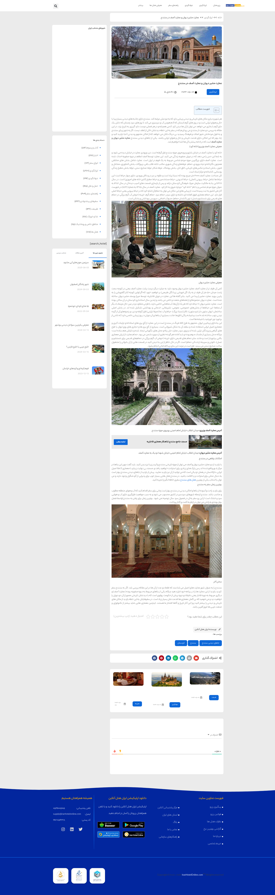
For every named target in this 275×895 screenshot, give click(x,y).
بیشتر (140, 5)
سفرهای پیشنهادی (89, 202)
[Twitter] (81, 829)
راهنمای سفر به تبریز (65, 90)
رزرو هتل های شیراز (93, 97)
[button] (55, 6)
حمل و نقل (93, 186)
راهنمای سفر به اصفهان (65, 66)
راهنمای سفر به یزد (65, 115)
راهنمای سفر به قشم (93, 115)
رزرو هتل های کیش (93, 72)
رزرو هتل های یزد (66, 122)
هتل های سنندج (188, 480)
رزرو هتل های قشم (93, 122)
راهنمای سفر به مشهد (65, 41)
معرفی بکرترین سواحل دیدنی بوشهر (72, 325)
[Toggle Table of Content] (215, 110)
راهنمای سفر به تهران (93, 41)
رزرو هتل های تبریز (66, 97)
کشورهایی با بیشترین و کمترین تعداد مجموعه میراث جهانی (167, 693)
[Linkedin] (72, 829)
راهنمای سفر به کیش (93, 66)
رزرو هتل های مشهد (66, 48)
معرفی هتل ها (156, 5)
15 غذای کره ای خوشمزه (78, 306)
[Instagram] (63, 829)
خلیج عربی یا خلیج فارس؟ (77, 347)
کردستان (181, 643)
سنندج (193, 643)
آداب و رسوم (92, 148)
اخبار (96, 156)
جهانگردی (189, 5)
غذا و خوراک (92, 217)
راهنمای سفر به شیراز (93, 90)
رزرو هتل (216, 5)
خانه (220, 18)
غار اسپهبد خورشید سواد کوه (205, 689)
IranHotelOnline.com (192, 875)
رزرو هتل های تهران (93, 48)
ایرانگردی (203, 5)
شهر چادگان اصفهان (79, 285)
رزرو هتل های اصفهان (66, 72)
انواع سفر (94, 163)
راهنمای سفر (173, 5)
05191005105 (59, 808)
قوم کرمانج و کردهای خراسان (76, 369)
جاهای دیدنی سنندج (210, 643)
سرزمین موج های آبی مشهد (76, 263)
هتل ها (137, 704)
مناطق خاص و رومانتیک (87, 224)
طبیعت (214, 697)
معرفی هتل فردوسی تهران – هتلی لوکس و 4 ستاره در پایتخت (128, 692)
